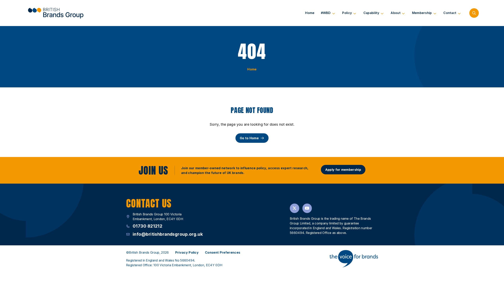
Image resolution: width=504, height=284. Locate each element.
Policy (347, 13)
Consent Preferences (222, 252)
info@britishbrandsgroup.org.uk (168, 234)
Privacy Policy (187, 252)
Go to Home (249, 138)
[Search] (474, 13)
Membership (422, 13)
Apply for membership (343, 170)
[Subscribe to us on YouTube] (307, 208)
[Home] (55, 13)
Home (309, 13)
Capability (371, 13)
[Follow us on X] (294, 208)
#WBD (326, 13)
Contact (449, 13)
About (395, 13)
